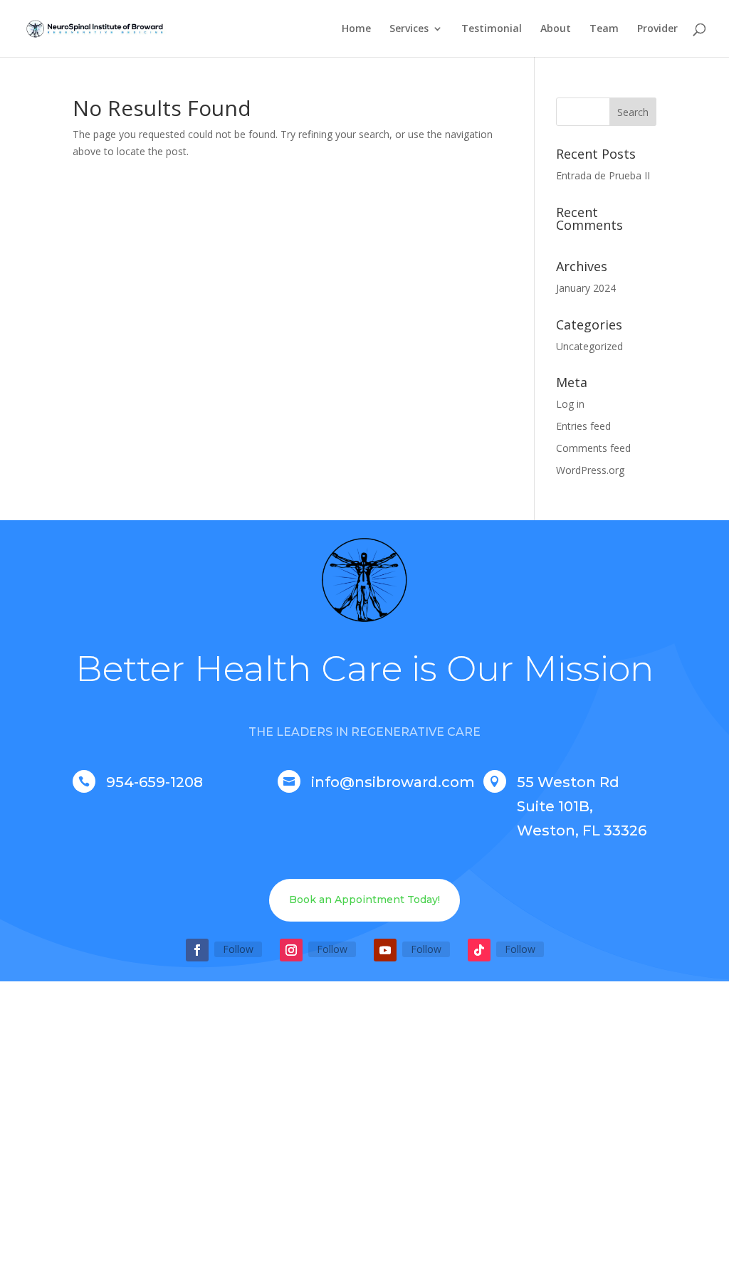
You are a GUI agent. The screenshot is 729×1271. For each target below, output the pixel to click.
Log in (570, 404)
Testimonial (491, 29)
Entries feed (583, 426)
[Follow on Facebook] (197, 950)
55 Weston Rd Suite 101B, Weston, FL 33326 (581, 806)
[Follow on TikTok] (479, 950)
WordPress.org (590, 470)
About (555, 29)
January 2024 (586, 288)
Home (356, 29)
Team (604, 29)
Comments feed (593, 448)
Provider (657, 29)
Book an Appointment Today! (364, 899)
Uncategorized (589, 346)
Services (409, 29)
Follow (238, 949)
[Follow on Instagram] (291, 950)
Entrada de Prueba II (603, 175)
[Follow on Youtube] (385, 950)
